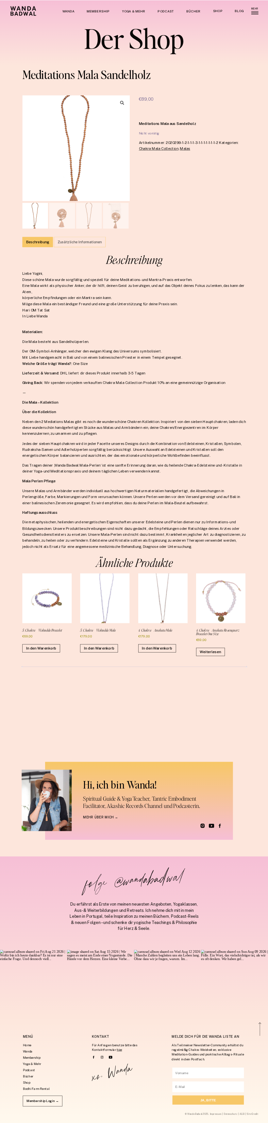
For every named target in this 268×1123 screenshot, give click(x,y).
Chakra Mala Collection (158, 149)
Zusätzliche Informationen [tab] (80, 242)
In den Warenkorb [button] (41, 648)
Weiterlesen (210, 652)
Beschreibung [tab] (37, 242)
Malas (185, 149)
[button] (122, 103)
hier (119, 1050)
